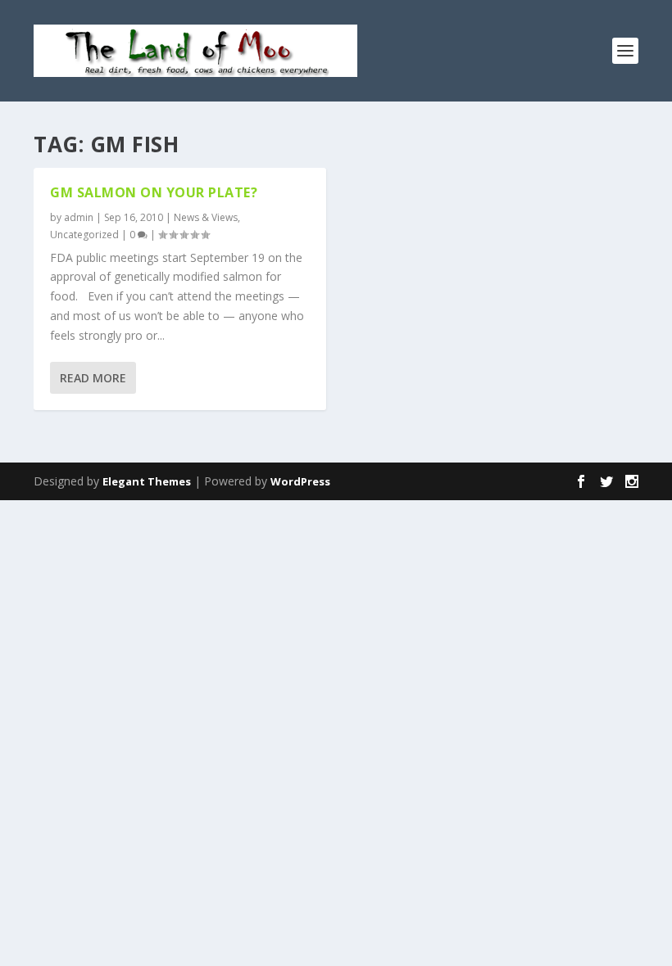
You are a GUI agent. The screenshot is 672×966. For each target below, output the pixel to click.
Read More (93, 378)
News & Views (206, 217)
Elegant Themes (146, 481)
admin (78, 217)
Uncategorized (84, 235)
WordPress (300, 481)
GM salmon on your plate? (153, 192)
